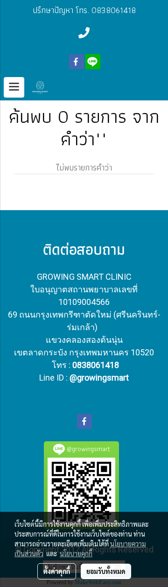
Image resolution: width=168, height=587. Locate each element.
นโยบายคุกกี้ (76, 553)
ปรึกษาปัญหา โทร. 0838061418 (84, 10)
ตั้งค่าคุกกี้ (56, 571)
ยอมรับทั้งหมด (106, 571)
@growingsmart (99, 377)
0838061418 (95, 365)
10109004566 (84, 302)
